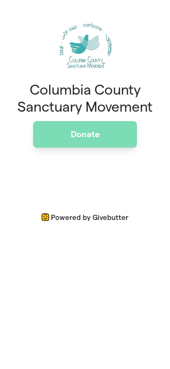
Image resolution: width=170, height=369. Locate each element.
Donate (85, 134)
